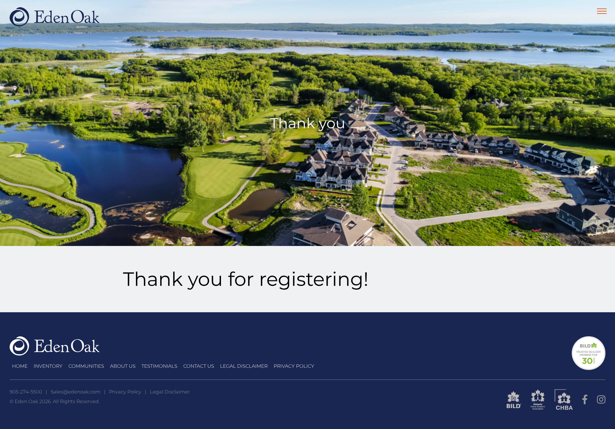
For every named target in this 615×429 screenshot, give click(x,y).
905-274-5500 (26, 392)
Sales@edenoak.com (75, 392)
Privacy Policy (294, 366)
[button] (601, 11)
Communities (86, 366)
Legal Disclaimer (244, 366)
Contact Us (198, 366)
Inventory (48, 366)
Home (20, 366)
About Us (122, 366)
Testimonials (159, 366)
